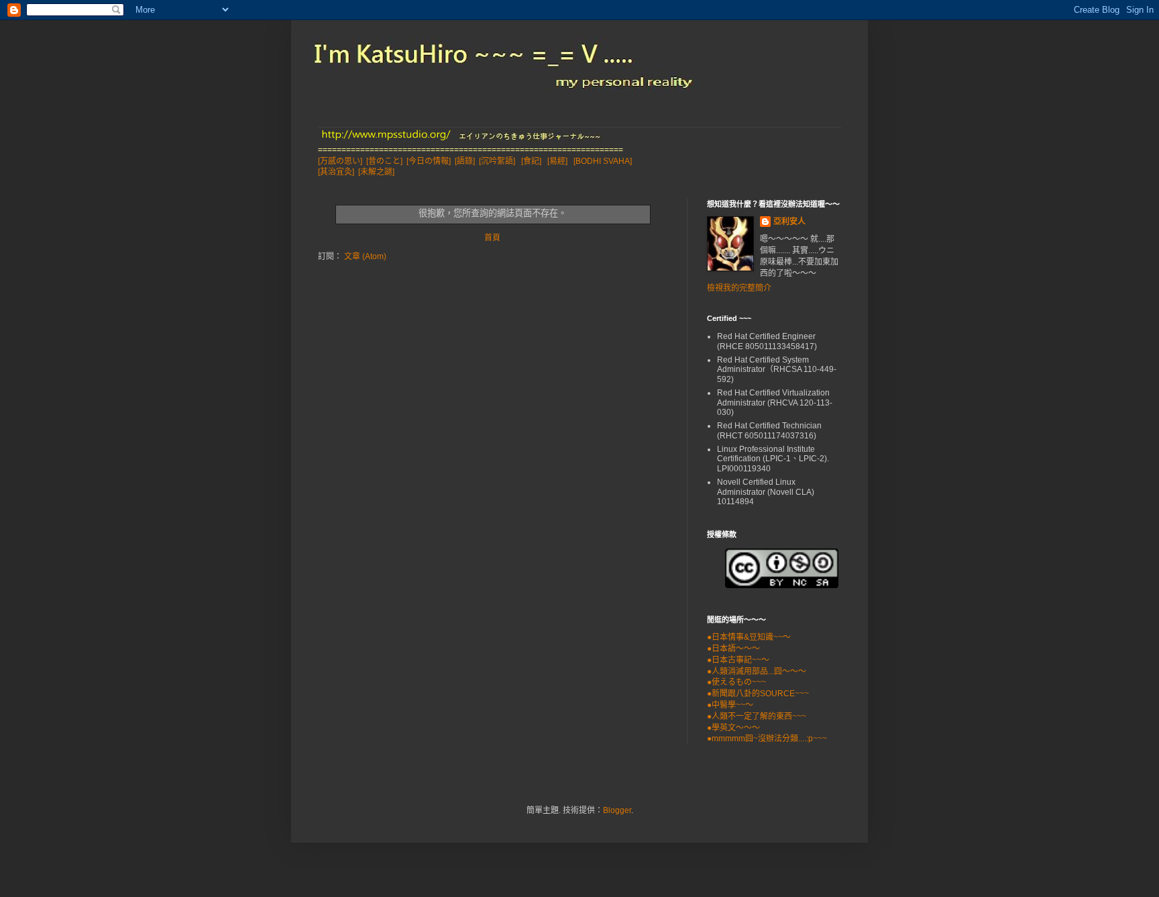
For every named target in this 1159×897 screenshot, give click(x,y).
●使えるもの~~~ (736, 682)
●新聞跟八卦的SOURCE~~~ (758, 693)
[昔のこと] (384, 161)
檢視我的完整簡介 (739, 288)
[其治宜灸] (336, 172)
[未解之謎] (376, 172)
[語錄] (465, 161)
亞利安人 (789, 221)
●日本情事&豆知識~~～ (749, 637)
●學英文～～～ (733, 728)
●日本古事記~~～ (738, 660)
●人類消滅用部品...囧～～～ (756, 671)
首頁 (492, 237)
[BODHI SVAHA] (602, 161)
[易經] (557, 161)
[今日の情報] (428, 161)
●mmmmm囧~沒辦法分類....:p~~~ (767, 738)
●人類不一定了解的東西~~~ (756, 716)
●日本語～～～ (733, 648)
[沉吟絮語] (497, 161)
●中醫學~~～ (730, 705)
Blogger (617, 810)
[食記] (531, 161)
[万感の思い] (340, 161)
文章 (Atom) (365, 256)
